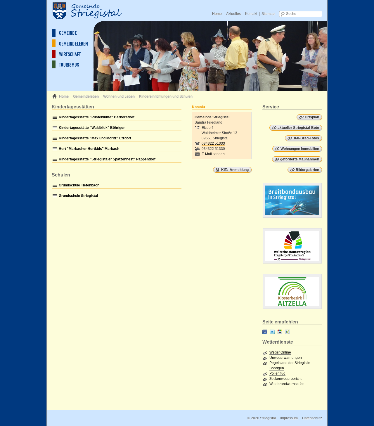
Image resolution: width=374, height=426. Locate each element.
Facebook (264, 332)
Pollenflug (277, 373)
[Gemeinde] (74, 33)
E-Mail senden (213, 154)
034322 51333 (213, 143)
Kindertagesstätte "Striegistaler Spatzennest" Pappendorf (107, 159)
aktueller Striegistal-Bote (298, 128)
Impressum (289, 418)
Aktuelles (233, 14)
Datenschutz (312, 418)
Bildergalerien (307, 170)
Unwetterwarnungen (285, 358)
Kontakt (251, 14)
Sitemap (268, 14)
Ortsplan (312, 117)
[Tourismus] (74, 64)
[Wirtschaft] (74, 54)
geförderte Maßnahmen (299, 159)
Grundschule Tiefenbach (79, 185)
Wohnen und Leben (119, 96)
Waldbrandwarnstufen (286, 384)
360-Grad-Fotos (306, 138)
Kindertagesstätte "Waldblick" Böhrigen (92, 128)
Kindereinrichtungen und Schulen (166, 96)
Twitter (272, 332)
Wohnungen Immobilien (299, 149)
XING (287, 332)
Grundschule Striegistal (78, 196)
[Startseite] (93, 10)
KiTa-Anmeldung (235, 170)
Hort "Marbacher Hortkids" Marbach (89, 149)
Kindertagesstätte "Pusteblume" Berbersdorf (96, 117)
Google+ (280, 332)
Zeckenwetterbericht (285, 379)
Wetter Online (280, 352)
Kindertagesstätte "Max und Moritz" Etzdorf (95, 138)
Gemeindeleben (86, 96)
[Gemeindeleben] (74, 43)
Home (217, 14)
